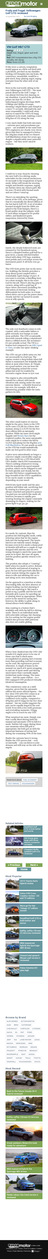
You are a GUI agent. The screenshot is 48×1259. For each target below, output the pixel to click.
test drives (13, 783)
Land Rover (25, 1040)
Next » (34, 864)
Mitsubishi (12, 1047)
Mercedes (20, 1043)
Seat (23, 1054)
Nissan (33, 1047)
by (30, 16)
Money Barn (23, 436)
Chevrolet (12, 1029)
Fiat (22, 1032)
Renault (33, 1051)
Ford (29, 1032)
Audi (9, 1025)
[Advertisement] (24, 804)
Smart (10, 1058)
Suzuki (19, 1058)
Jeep (9, 1040)
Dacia (9, 1032)
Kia (15, 1040)
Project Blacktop (18, 1251)
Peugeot (11, 1051)
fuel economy (30, 780)
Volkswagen (28, 783)
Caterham (26, 1025)
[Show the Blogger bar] (36, 1251)
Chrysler (24, 1029)
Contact (20, 1248)
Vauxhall (11, 1062)
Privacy (9, 1251)
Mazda (10, 1043)
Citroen (36, 1029)
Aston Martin (27, 1021)
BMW (16, 1025)
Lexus (37, 1040)
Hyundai (20, 1036)
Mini (30, 1043)
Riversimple (12, 1054)
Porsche (22, 1051)
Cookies (39, 1248)
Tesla (28, 1058)
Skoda (32, 1054)
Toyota (37, 1058)
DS (16, 1032)
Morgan (23, 1047)
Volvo (37, 1062)
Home (24, 869)
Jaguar (30, 1036)
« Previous (14, 864)
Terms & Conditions (30, 1248)
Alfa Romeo (12, 1021)
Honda (10, 1036)
